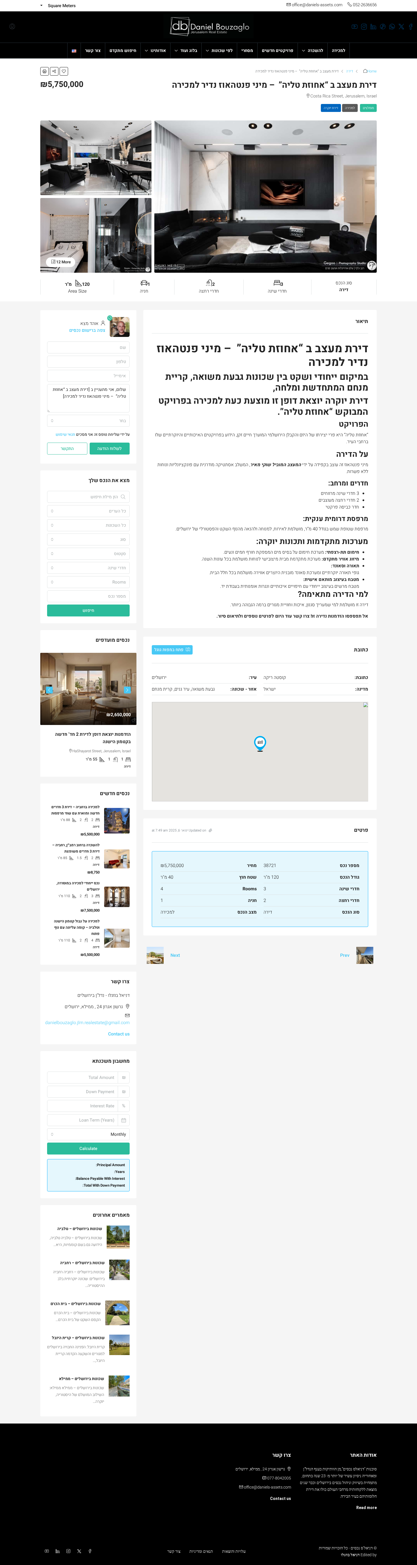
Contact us (119, 1034)
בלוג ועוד (188, 50)
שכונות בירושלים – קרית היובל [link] (78, 1338)
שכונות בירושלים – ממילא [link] (81, 1379)
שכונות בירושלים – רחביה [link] (82, 1263)
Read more (366, 1507)
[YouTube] (46, 1551)
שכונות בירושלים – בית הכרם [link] (75, 1304)
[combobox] (88, 421)
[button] (64, 71)
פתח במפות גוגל (169, 650)
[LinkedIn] (56, 1551)
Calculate (88, 1148)
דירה (349, 71)
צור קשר (93, 50)
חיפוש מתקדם (122, 50)
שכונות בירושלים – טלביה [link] (79, 1229)
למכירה (338, 50)
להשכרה (315, 50)
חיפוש (88, 610)
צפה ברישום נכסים (87, 330)
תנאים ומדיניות (201, 1551)
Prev (344, 955)
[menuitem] (12, 27)
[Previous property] (364, 955)
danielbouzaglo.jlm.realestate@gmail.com (87, 1022)
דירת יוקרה (331, 108)
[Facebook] (89, 1551)
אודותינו (158, 50)
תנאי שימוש (65, 434)
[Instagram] (67, 1551)
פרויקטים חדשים (277, 50)
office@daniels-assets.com (267, 1487)
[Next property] (155, 955)
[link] (88, 689)
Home (372, 71)
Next (175, 955)
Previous (127, 690)
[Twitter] (78, 1551)
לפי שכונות (222, 50)
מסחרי (247, 50)
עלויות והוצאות (234, 1551)
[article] (88, 715)
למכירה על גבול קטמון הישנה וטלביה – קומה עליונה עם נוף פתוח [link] (77, 927)
